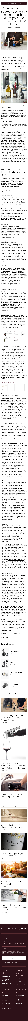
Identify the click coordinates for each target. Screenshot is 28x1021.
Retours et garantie (6, 983)
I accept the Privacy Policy (10, 962)
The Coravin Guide (6, 1008)
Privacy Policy (14, 1020)
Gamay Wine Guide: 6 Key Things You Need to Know (11, 826)
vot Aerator (23, 590)
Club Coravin (5, 995)
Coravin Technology (21, 984)
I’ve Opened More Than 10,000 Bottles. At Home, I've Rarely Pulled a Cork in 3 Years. (13, 765)
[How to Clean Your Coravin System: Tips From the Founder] (14, 782)
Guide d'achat (5, 1000)
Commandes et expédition (5, 979)
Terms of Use (21, 1020)
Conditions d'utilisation (19, 1000)
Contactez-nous (6, 976)
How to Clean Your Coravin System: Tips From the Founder (14, 795)
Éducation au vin (6, 1006)
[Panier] (24, 3)
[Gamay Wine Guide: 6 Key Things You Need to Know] (14, 815)
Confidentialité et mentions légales (20, 996)
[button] (21, 3)
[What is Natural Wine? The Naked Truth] (14, 869)
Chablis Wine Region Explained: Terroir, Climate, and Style (14, 854)
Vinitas (3, 998)
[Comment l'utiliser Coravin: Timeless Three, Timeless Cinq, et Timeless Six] (14, 895)
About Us (18, 978)
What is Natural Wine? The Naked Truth (11, 883)
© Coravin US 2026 (5, 1020)
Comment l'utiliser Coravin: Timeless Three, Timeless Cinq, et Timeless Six (13, 907)
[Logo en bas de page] (5, 929)
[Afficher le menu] (3, 3)
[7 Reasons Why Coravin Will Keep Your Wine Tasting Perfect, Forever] (14, 705)
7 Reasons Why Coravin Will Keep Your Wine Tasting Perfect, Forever (12, 717)
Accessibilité (19, 1003)
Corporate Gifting (6, 1003)
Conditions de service (21, 952)
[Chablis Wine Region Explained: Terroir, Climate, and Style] (14, 841)
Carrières (18, 981)
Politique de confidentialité (8, 952)
